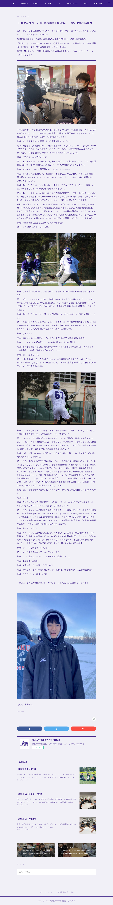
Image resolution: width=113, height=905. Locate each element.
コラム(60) (20, 711)
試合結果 (24, 3)
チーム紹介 (98, 3)
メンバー (48, 3)
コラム (59, 3)
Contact (36, 3)
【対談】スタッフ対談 (26, 769)
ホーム (13, 3)
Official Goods (72, 3)
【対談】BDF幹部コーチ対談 (29, 793)
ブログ (85, 3)
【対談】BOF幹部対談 (27, 818)
